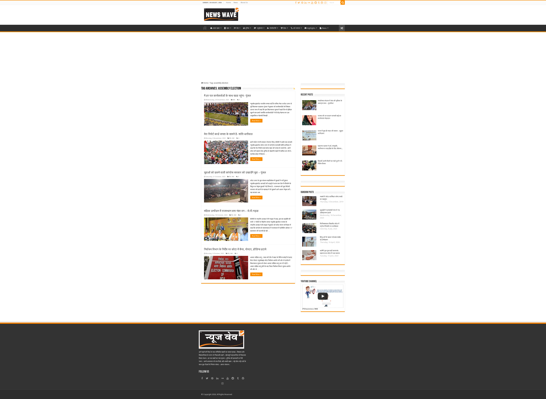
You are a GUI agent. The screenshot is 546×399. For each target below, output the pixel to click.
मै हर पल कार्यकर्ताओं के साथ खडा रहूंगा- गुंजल (227, 95)
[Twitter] (298, 2)
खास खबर (216, 28)
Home (228, 3)
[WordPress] (321, 2)
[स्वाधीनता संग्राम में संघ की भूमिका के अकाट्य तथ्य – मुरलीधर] (309, 105)
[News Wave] (221, 14)
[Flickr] (308, 2)
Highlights (311, 28)
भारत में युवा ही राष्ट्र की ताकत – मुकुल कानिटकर (330, 132)
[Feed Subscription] (294, 89)
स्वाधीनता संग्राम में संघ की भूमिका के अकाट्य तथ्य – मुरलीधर (330, 102)
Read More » (256, 121)
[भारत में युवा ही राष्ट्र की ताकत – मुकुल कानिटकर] (309, 135)
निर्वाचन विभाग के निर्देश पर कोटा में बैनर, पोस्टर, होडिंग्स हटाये (235, 249)
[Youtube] (312, 2)
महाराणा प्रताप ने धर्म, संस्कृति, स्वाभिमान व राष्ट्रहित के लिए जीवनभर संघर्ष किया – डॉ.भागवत (330, 147)
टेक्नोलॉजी (273, 28)
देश (237, 28)
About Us (244, 3)
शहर (228, 28)
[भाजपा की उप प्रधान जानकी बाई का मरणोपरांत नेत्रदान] (309, 120)
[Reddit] (315, 2)
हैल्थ (284, 28)
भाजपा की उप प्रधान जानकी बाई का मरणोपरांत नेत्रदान (329, 117)
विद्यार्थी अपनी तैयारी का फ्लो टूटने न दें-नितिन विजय (330, 162)
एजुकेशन (260, 28)
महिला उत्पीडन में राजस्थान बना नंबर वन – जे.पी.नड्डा (231, 211)
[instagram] (325, 2)
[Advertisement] (273, 53)
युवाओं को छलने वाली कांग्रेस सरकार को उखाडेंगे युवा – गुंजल (235, 172)
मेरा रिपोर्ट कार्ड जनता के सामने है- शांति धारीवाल (228, 134)
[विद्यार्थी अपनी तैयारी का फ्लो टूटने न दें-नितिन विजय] (309, 166)
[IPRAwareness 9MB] (322, 296)
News (236, 3)
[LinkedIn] (305, 2)
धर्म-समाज (296, 28)
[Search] (343, 2)
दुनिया (247, 28)
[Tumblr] (319, 2)
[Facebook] (296, 2)
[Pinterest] (302, 2)
